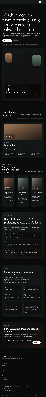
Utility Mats (4, 377)
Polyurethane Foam (5, 381)
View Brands (6, 40)
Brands (19, 1)
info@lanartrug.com (7, 390)
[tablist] (23, 119)
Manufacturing (24, 1)
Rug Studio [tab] (9, 118)
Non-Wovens (4, 379)
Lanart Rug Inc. (7, 1)
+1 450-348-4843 (10, 343)
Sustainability (30, 1)
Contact (36, 1)
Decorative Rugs (5, 375)
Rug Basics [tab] (22, 118)
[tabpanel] (23, 140)
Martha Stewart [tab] (37, 118)
